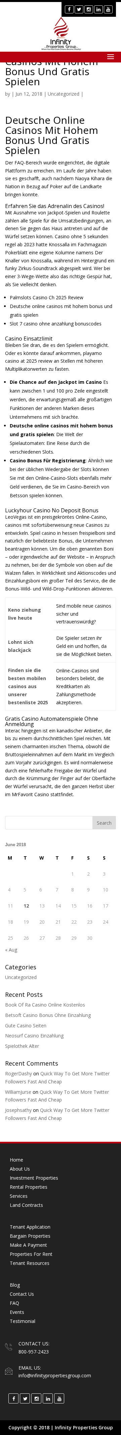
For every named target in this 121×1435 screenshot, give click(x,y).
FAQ (14, 1303)
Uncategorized (21, 977)
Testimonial (22, 1321)
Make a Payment (28, 1245)
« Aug (11, 949)
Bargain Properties (30, 1236)
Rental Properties (28, 1187)
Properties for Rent (31, 1254)
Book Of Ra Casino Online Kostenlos (45, 1005)
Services (19, 1196)
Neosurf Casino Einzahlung (34, 1035)
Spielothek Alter (22, 1046)
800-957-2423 (33, 1351)
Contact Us (22, 1294)
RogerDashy (18, 1073)
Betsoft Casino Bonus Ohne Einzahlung (48, 1015)
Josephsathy (18, 1110)
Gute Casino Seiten (25, 1025)
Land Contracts (26, 1205)
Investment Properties (34, 1178)
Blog (15, 1285)
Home (16, 1160)
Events (17, 1312)
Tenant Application (30, 1227)
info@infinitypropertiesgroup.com (54, 1375)
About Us (20, 1169)
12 (26, 906)
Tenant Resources (29, 1263)
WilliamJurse (18, 1092)
